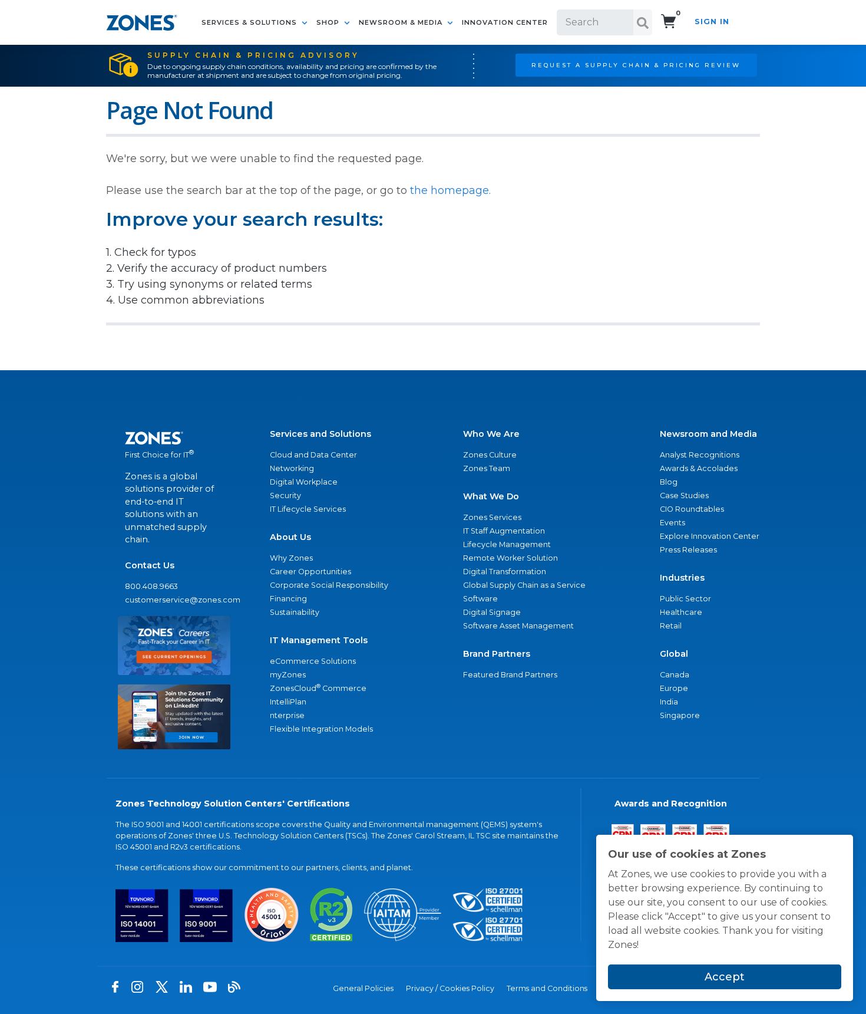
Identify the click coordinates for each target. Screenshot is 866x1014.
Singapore (680, 715)
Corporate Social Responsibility (329, 585)
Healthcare (681, 612)
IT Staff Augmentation (504, 530)
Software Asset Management (518, 625)
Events (672, 522)
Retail (671, 625)
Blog (668, 482)
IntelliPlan (288, 701)
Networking (292, 468)
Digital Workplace (304, 482)
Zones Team (486, 468)
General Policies (363, 988)
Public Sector (685, 598)
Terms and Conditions (547, 988)
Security (285, 495)
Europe (674, 688)
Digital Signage (492, 612)
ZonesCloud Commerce (318, 688)
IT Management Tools (319, 640)
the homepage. (450, 190)
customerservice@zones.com (174, 599)
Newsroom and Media (708, 434)
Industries (682, 577)
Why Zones (291, 558)
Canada (674, 674)
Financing (288, 598)
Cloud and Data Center (313, 454)
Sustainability (294, 612)
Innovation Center (505, 22)
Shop (329, 22)
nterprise (287, 715)
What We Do (491, 496)
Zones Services (492, 517)
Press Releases (688, 549)
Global (674, 653)
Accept (725, 976)
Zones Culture (490, 454)
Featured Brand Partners (510, 674)
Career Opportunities (310, 571)
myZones (288, 674)
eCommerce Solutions (313, 661)
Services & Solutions (250, 22)
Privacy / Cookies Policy (450, 988)
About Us (290, 537)
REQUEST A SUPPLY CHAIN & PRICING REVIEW (636, 64)
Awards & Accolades (699, 468)
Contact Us (149, 565)
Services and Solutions (320, 434)
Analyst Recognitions (699, 454)
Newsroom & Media (402, 22)
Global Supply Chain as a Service (524, 585)
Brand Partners (496, 653)
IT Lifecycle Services (308, 509)
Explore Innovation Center (709, 536)
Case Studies (684, 495)
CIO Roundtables (692, 509)
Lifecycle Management (507, 544)
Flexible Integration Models (321, 729)
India (669, 701)
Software (480, 598)
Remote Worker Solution (510, 558)
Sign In (712, 21)
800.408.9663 (151, 586)
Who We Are (491, 434)
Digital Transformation (504, 571)
